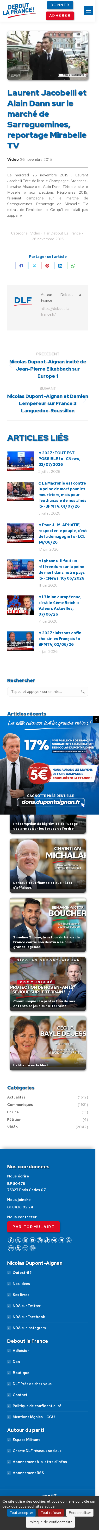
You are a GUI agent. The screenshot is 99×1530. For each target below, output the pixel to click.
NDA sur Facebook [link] (29, 1316)
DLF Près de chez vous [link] (32, 1383)
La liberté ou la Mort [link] (31, 1065)
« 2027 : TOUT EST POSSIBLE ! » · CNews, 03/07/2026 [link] (59, 458)
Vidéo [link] (13, 159)
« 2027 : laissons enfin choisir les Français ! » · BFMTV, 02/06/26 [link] (60, 638)
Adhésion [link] (21, 1350)
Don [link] (16, 1361)
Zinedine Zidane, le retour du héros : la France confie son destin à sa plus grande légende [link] (46, 942)
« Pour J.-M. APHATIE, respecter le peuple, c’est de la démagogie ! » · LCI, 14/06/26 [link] (62, 533)
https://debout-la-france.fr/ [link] (56, 311)
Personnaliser (80, 1512)
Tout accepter (21, 1512)
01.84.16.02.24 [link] (20, 1207)
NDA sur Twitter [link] (27, 1305)
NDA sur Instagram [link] (29, 1328)
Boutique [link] (21, 1372)
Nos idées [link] (21, 1283)
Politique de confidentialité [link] (37, 1406)
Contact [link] (20, 1394)
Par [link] (62, 233)
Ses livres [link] (21, 1294)
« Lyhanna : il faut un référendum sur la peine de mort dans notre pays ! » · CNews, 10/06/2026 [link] (61, 569)
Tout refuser (51, 1512)
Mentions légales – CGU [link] (34, 1417)
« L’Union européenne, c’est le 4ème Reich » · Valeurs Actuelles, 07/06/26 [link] (59, 605)
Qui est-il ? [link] (22, 1272)
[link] (88, 10)
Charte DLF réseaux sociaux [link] (37, 1450)
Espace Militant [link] (26, 1439)
